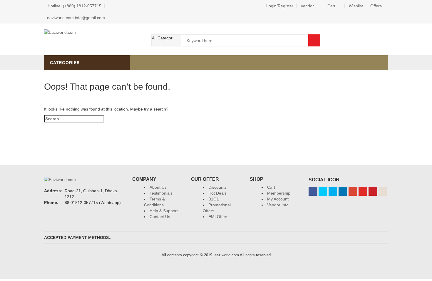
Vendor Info (278, 205)
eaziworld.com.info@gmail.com (76, 17)
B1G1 (213, 199)
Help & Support (164, 210)
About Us (158, 187)
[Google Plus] (353, 191)
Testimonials (161, 193)
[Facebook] (313, 191)
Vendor (307, 6)
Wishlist (356, 6)
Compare (382, 40)
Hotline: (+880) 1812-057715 (74, 6)
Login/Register (279, 6)
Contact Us (160, 216)
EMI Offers (218, 216)
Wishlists (366, 40)
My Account (278, 199)
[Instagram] (383, 191)
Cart (331, 6)
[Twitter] (323, 191)
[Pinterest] (373, 191)
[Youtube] (363, 191)
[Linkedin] (343, 191)
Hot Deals (217, 193)
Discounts (217, 187)
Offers (376, 6)
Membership (278, 193)
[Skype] (333, 191)
